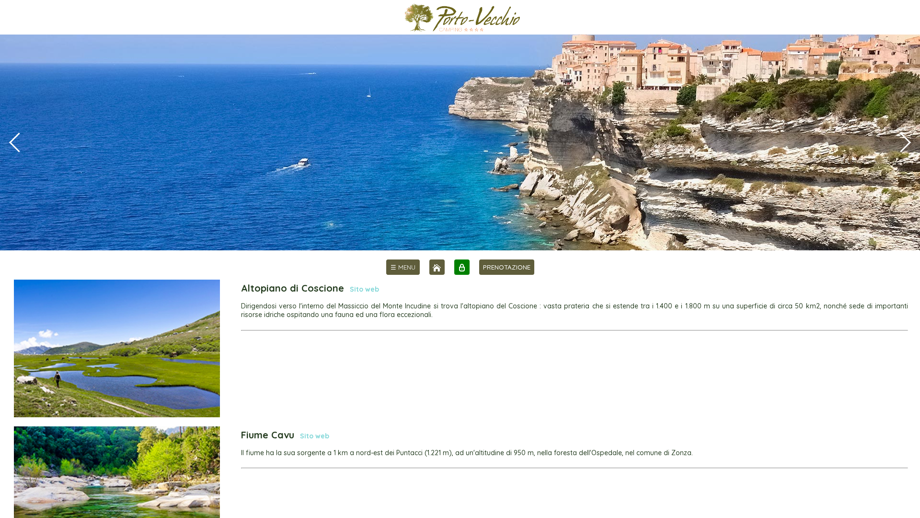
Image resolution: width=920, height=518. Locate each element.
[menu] (403, 267)
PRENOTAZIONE (506, 267)
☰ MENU (403, 267)
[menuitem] (403, 267)
